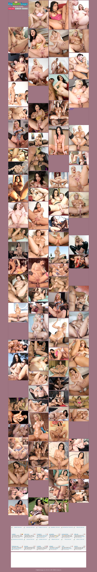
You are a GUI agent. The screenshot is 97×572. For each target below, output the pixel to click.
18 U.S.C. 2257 (49, 569)
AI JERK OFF (18, 8)
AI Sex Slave (11, 8)
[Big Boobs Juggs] (18, 3)
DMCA (54, 569)
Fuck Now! (24, 8)
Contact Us (59, 569)
